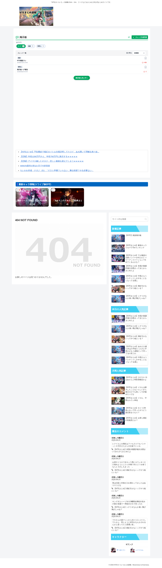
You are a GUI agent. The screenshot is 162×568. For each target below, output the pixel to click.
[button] (146, 219)
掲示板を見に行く (82, 78)
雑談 (19, 58)
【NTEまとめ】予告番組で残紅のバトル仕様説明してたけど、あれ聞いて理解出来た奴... (59, 152)
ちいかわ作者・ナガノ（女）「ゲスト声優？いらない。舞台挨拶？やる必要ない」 (57, 170)
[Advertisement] (82, 100)
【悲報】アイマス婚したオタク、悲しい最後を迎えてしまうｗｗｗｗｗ (52, 161)
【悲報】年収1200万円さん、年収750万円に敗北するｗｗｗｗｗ (48, 156)
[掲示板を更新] (128, 37)
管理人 (20, 67)
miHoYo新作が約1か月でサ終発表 (35, 166)
